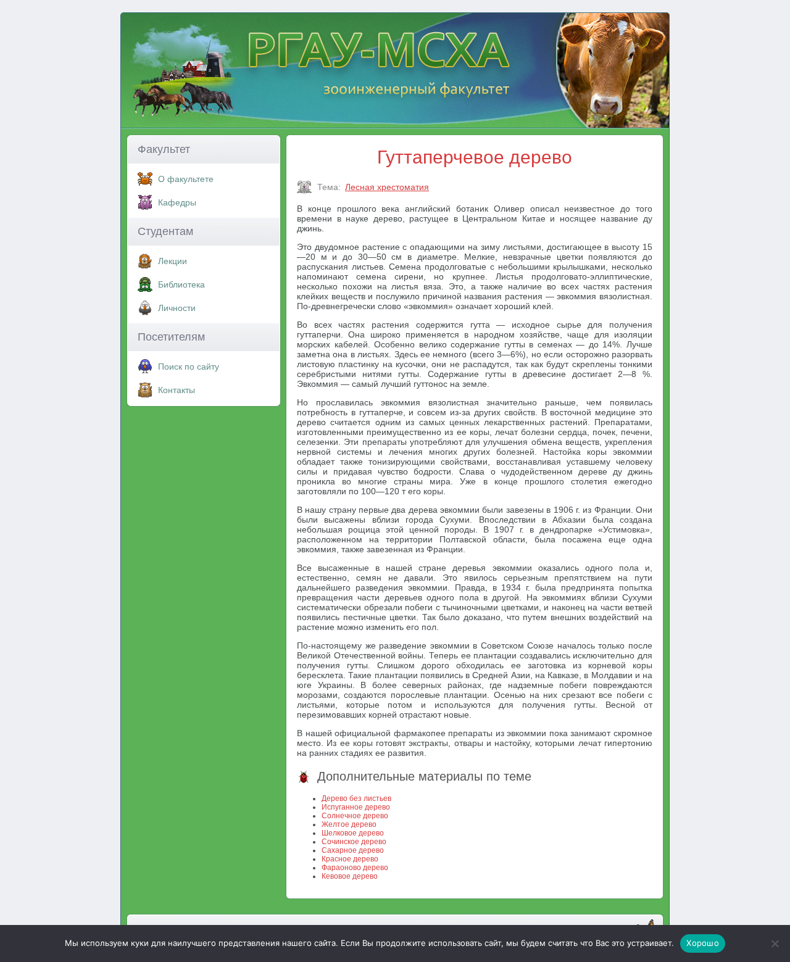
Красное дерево (350, 859)
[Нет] (774, 943)
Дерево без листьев (356, 798)
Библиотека (181, 284)
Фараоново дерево (355, 867)
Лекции (172, 261)
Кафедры (177, 202)
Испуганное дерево (356, 807)
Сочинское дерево (354, 841)
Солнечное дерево (355, 815)
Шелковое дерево (353, 833)
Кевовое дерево (350, 876)
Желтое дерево (349, 824)
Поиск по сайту (188, 366)
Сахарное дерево (353, 850)
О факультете (186, 179)
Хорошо (702, 943)
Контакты (176, 390)
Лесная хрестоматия (387, 187)
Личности (177, 308)
